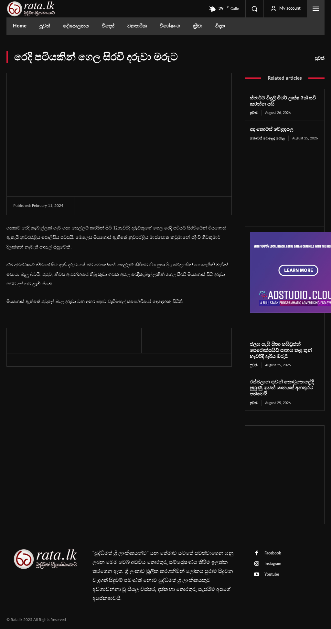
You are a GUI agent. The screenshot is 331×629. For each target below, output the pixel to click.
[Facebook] (87, 206)
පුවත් (320, 58)
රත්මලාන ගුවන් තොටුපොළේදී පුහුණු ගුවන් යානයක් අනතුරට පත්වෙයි (282, 388)
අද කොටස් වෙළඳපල (271, 129)
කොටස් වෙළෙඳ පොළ (267, 138)
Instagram (272, 564)
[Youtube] (256, 575)
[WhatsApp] (131, 206)
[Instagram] (256, 564)
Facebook (272, 553)
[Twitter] (102, 206)
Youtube (271, 574)
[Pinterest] (117, 206)
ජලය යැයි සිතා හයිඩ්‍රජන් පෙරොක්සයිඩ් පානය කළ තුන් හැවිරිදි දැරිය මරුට (281, 350)
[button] (254, 8)
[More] (147, 206)
